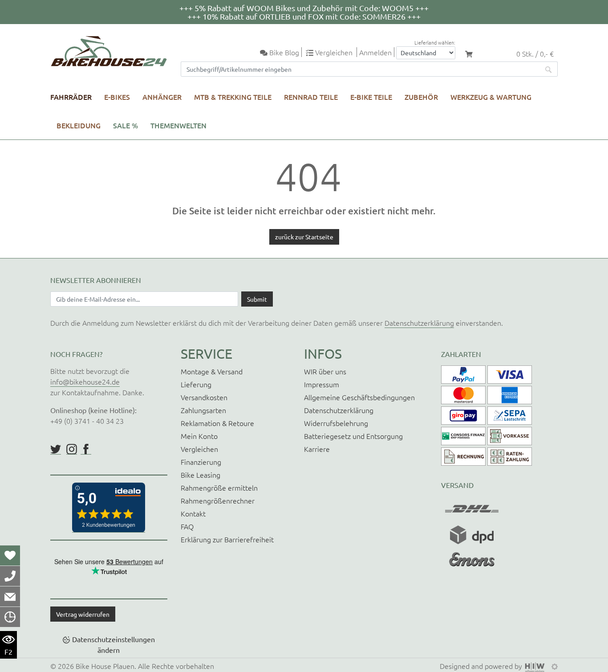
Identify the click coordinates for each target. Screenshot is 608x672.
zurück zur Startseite (304, 237)
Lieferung (196, 384)
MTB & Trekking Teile (233, 97)
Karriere (317, 449)
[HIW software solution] (536, 666)
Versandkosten (204, 397)
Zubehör (421, 97)
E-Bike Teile (371, 97)
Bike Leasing (200, 474)
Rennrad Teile (311, 97)
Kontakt (193, 513)
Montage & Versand (212, 371)
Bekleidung (79, 125)
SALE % (125, 125)
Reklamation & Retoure (217, 423)
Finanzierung (201, 462)
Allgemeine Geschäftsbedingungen (359, 397)
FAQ (187, 526)
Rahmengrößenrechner (218, 500)
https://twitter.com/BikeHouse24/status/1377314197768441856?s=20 (55, 449)
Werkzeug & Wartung (490, 97)
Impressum (321, 384)
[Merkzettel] (10, 555)
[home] (108, 51)
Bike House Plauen (105, 666)
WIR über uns (325, 371)
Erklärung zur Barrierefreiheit (227, 539)
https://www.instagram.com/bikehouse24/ (71, 449)
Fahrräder (71, 97)
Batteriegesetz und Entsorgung (353, 436)
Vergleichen (199, 449)
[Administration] (554, 666)
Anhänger (162, 97)
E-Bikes (117, 97)
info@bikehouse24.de (85, 381)
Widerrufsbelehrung (336, 423)
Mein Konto (199, 436)
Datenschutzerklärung (419, 323)
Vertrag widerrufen (82, 614)
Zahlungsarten (203, 410)
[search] (549, 69)
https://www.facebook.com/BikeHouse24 (86, 449)
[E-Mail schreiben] (10, 596)
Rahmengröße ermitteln (219, 487)
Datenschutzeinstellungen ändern (113, 644)
